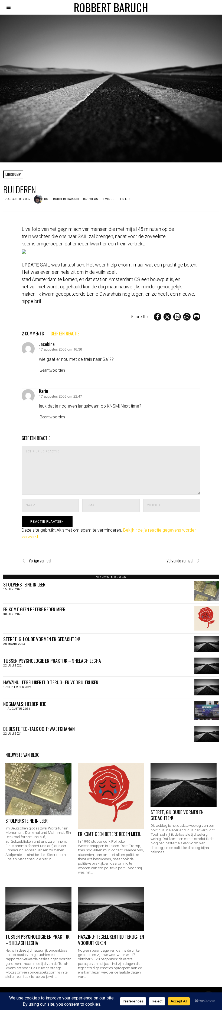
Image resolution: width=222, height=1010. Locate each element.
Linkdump (13, 174)
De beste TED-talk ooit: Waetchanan (39, 729)
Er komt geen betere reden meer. (34, 609)
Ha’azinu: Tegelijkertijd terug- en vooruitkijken (50, 682)
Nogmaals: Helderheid (25, 704)
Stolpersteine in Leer (24, 584)
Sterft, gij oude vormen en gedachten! (41, 639)
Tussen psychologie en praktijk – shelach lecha (52, 661)
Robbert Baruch (66, 199)
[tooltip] (157, 317)
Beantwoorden (52, 370)
